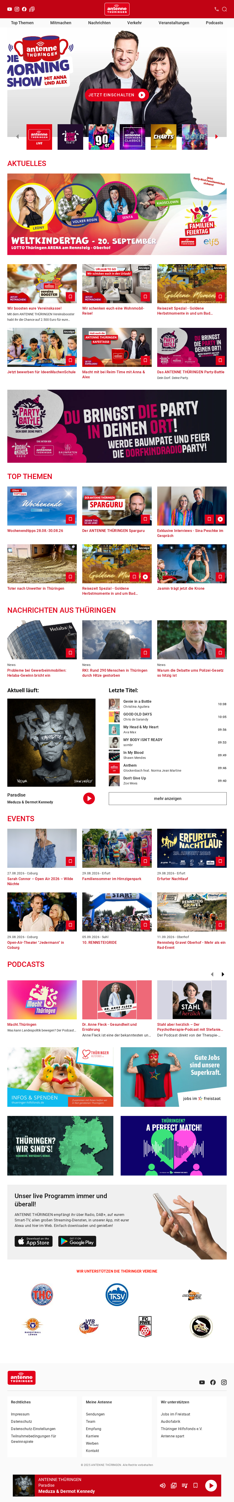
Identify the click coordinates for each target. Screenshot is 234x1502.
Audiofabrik (170, 1421)
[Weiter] (223, 974)
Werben (92, 1443)
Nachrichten (99, 22)
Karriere (92, 1436)
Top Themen (22, 22)
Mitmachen (60, 22)
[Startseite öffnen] (117, 9)
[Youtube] (9, 9)
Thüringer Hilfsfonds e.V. (181, 1429)
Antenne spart (172, 1436)
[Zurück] (212, 974)
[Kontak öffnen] (216, 9)
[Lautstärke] (162, 1485)
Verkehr (134, 22)
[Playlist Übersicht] (184, 1485)
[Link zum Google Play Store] (77, 1242)
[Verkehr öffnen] (32, 9)
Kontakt (92, 1451)
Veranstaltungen (174, 22)
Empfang (93, 1429)
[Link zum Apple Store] (34, 1242)
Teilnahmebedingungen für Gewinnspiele (33, 1439)
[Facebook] (24, 9)
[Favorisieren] (195, 1485)
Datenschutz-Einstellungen (33, 1429)
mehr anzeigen (167, 798)
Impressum (20, 1414)
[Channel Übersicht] (173, 1485)
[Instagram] (17, 9)
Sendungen (95, 1414)
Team (90, 1421)
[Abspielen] (211, 1485)
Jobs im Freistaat (175, 1414)
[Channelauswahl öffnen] (224, 9)
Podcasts (214, 22)
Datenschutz (21, 1421)
